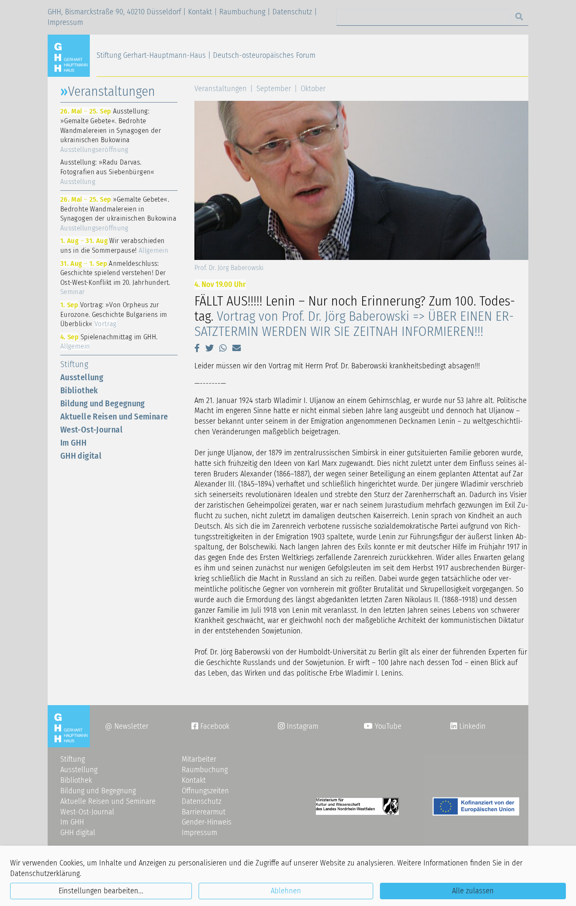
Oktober (313, 88)
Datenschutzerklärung (45, 873)
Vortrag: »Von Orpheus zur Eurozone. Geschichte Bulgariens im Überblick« (113, 314)
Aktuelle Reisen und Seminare (114, 416)
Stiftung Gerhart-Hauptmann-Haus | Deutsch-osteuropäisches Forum (206, 55)
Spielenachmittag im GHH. (108, 342)
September (273, 88)
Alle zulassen (473, 890)
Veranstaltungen (220, 88)
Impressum (65, 22)
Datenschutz (292, 11)
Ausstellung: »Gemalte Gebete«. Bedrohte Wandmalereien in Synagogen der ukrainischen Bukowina (110, 130)
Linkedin (471, 726)
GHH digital (81, 456)
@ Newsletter (126, 726)
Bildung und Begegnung (102, 403)
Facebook (210, 726)
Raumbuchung (242, 11)
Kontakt (200, 11)
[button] (197, 348)
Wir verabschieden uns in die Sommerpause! (114, 245)
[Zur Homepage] (72, 55)
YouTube (387, 726)
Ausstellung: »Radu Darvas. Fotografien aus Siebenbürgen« (107, 171)
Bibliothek (79, 390)
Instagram (298, 726)
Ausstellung (81, 377)
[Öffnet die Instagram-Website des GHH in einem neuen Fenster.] (453, 726)
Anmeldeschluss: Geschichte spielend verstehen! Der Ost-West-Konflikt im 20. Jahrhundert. (115, 277)
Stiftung (74, 364)
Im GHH (73, 443)
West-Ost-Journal (91, 430)
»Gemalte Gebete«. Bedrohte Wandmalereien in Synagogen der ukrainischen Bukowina (118, 213)
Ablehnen (286, 890)
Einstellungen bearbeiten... (101, 890)
